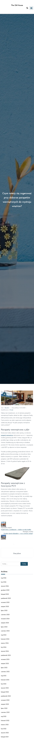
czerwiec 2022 (5, 712)
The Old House (17, 5)
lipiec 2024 (4, 627)
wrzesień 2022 (5, 700)
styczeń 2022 (5, 733)
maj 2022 (3, 716)
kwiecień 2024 (5, 639)
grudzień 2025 (5, 590)
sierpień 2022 (5, 704)
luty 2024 (3, 647)
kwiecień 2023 (5, 680)
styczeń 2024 (5, 651)
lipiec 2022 (4, 708)
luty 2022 (3, 729)
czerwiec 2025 (5, 615)
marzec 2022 (4, 725)
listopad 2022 (5, 692)
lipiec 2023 (4, 668)
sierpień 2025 (5, 606)
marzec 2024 (4, 643)
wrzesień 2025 (5, 602)
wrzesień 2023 (5, 659)
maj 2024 (3, 635)
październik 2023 (6, 655)
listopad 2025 (5, 594)
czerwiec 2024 (5, 631)
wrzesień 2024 (5, 619)
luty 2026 (3, 582)
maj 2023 (3, 676)
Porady (11, 410)
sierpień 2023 (5, 663)
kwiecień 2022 (5, 720)
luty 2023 (3, 684)
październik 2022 (6, 696)
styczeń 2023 (5, 688)
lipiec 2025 (4, 610)
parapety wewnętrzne (7, 435)
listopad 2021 (5, 737)
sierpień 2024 (5, 623)
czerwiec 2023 (5, 672)
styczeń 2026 (5, 586)
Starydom (7, 408)
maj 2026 (3, 578)
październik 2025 (6, 598)
